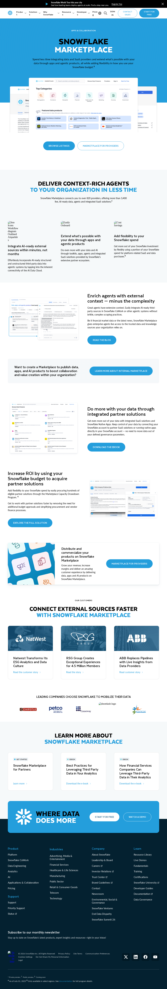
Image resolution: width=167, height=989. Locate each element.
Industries (56, 849)
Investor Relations (101, 871)
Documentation (142, 893)
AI (9, 877)
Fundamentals (141, 865)
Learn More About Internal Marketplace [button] (121, 371)
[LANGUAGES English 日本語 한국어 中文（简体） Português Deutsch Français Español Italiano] (100, 13)
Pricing (11, 888)
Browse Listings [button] (59, 146)
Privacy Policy (64, 953)
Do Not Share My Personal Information (52, 957)
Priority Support (16, 908)
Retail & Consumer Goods (64, 887)
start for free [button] (149, 13)
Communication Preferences (97, 953)
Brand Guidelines (101, 882)
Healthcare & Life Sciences (64, 870)
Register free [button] (117, 4)
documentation (65, 981)
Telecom (54, 892)
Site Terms (77, 953)
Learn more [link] (18, 783)
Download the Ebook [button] (106, 447)
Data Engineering (17, 865)
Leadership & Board (102, 860)
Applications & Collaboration (23, 882)
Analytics (13, 871)
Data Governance (143, 899)
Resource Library (143, 854)
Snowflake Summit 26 (103, 919)
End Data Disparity (102, 913)
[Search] (105, 13)
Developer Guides (143, 888)
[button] (162, 4)
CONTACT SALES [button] (127, 13)
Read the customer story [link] (25, 672)
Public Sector (57, 881)
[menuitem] (21, 13)
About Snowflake (101, 854)
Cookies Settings (25, 957)
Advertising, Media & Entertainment (61, 857)
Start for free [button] (104, 817)
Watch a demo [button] (137, 817)
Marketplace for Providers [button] (101, 146)
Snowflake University (145, 882)
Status (11, 913)
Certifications (141, 877)
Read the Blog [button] (102, 340)
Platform (12, 854)
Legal (20, 960)
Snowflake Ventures (102, 908)
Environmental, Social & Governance (104, 901)
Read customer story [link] (129, 672)
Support (12, 902)
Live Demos (140, 860)
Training (138, 871)
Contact (96, 888)
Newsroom (98, 893)
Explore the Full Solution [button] (30, 523)
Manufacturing (57, 875)
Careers (96, 865)
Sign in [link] (112, 13)
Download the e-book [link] (77, 783)
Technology (56, 898)
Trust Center (98, 877)
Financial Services (59, 864)
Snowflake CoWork (18, 860)
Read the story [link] (73, 672)
